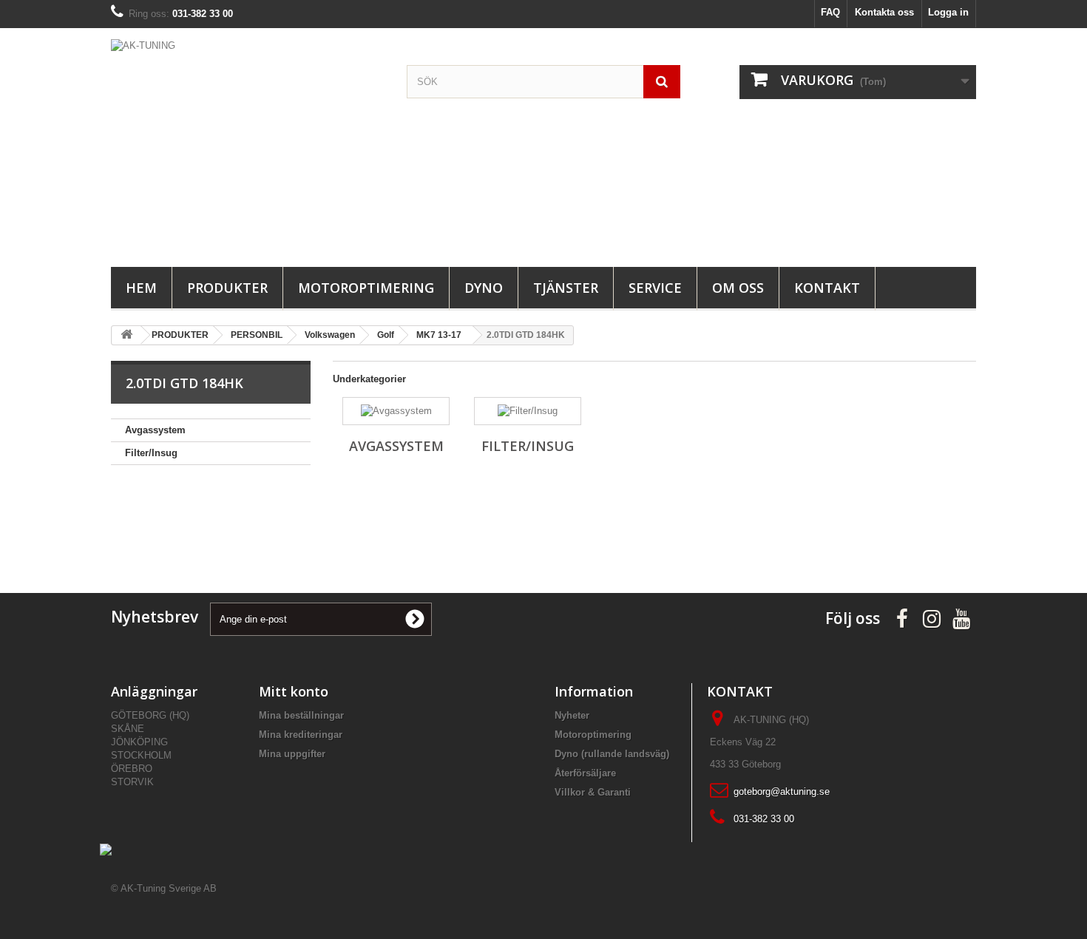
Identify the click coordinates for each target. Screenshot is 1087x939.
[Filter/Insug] (527, 411)
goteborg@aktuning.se (782, 791)
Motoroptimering (366, 287)
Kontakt (827, 287)
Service (655, 287)
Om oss (738, 287)
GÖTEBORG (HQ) (150, 715)
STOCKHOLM (141, 755)
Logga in (948, 12)
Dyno (483, 287)
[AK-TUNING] (248, 143)
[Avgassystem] (396, 411)
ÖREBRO (131, 768)
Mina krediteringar (300, 734)
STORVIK (132, 781)
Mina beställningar (301, 715)
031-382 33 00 (764, 818)
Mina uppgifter (292, 753)
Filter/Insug (151, 452)
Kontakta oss (884, 12)
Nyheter (572, 715)
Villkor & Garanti (593, 792)
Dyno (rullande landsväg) (612, 753)
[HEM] (126, 335)
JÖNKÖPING (139, 742)
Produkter (227, 287)
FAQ (830, 12)
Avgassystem (155, 429)
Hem (141, 287)
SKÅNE (127, 728)
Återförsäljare (585, 773)
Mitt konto (293, 691)
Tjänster (565, 287)
